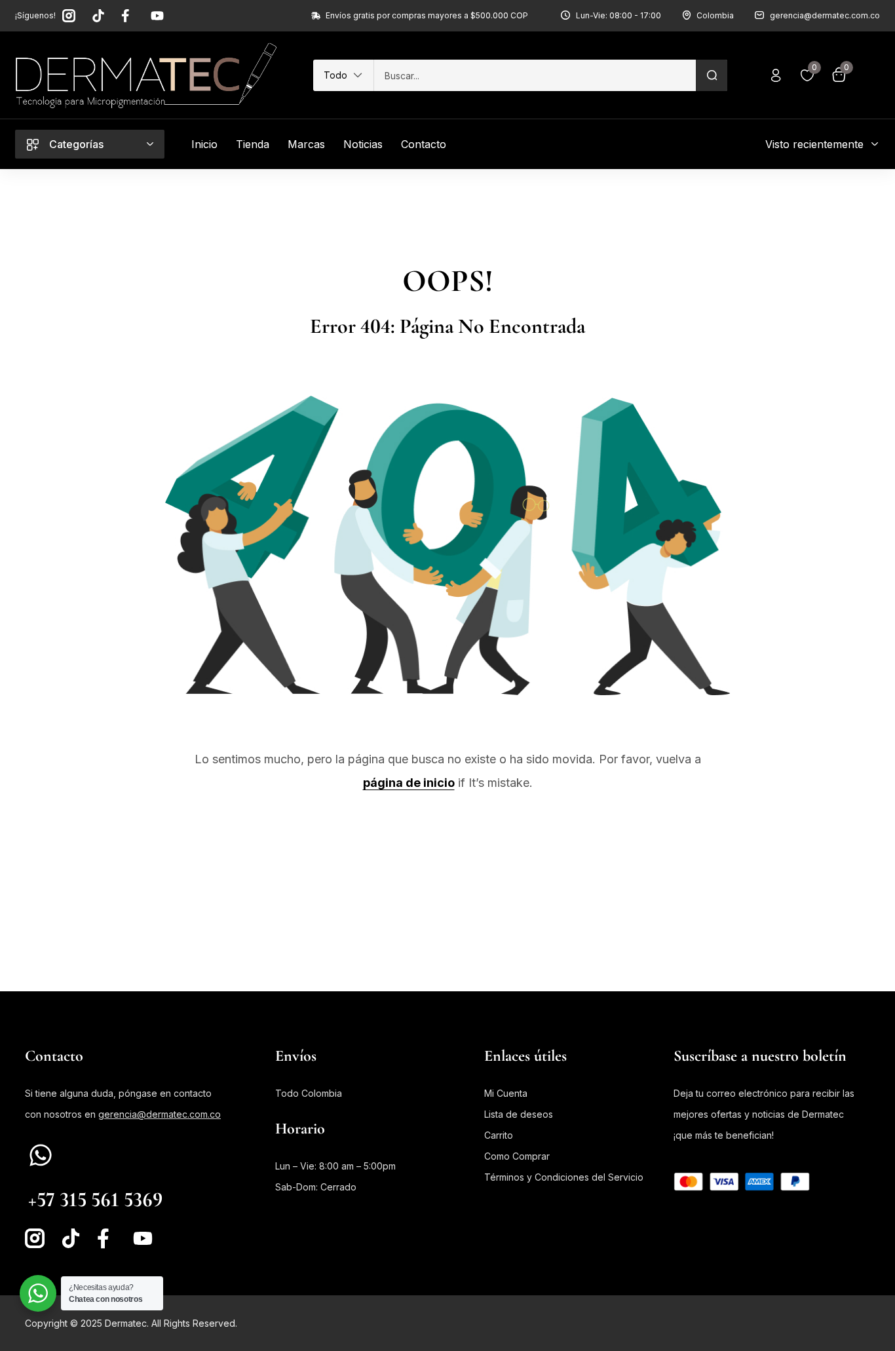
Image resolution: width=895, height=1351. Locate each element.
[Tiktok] (98, 15)
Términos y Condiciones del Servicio (563, 1177)
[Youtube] (157, 15)
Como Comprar (517, 1156)
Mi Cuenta (505, 1093)
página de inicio (409, 783)
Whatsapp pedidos (70, 1178)
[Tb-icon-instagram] (68, 15)
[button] (343, 75)
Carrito (498, 1135)
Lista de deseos (518, 1114)
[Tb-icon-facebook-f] (127, 15)
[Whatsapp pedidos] (40, 1155)
